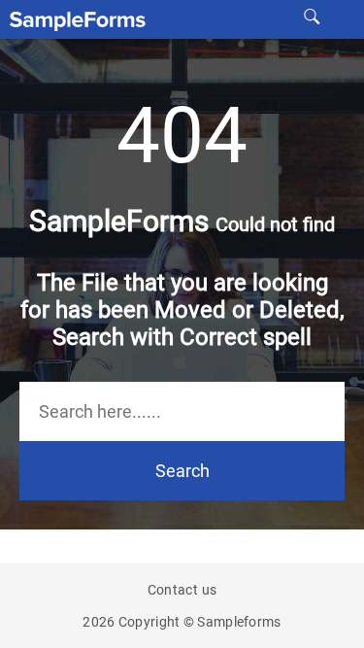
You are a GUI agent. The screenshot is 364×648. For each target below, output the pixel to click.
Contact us (182, 589)
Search (182, 470)
